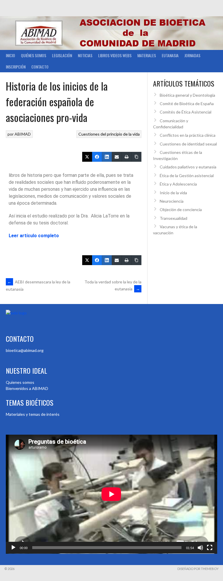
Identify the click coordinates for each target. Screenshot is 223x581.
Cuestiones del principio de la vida (109, 134)
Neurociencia (172, 201)
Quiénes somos (33, 55)
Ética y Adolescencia (178, 183)
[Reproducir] (13, 548)
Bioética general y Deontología (187, 95)
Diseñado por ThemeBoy (198, 569)
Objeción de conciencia (181, 209)
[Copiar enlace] (136, 157)
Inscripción (16, 67)
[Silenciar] (200, 548)
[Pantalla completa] (210, 548)
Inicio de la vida (173, 192)
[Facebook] (97, 157)
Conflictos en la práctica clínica (187, 135)
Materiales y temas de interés (33, 414)
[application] (111, 494)
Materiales (146, 55)
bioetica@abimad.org (25, 350)
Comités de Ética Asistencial (185, 111)
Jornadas (192, 55)
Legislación (62, 55)
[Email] (117, 157)
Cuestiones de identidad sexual (188, 143)
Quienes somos (20, 382)
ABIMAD (23, 134)
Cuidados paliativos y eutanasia (188, 166)
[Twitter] (87, 157)
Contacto (39, 67)
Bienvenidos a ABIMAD (27, 388)
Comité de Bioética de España (187, 103)
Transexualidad (173, 218)
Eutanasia (170, 55)
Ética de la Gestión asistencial (187, 175)
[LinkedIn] (107, 157)
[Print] (127, 157)
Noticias (85, 55)
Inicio (10, 55)
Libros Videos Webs (115, 55)
